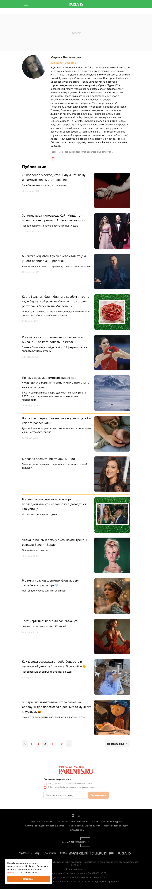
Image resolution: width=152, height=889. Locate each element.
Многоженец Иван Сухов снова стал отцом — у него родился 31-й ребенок (56, 258)
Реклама (48, 821)
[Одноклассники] (79, 815)
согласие (56, 783)
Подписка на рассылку (57, 779)
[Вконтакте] (73, 815)
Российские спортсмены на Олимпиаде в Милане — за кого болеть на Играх (52, 339)
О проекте (35, 821)
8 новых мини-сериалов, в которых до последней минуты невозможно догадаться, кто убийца (54, 504)
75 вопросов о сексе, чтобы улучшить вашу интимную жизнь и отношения (54, 177)
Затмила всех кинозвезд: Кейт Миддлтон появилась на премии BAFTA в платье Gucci (54, 218)
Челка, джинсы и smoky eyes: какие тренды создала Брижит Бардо (54, 542)
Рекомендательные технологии (84, 825)
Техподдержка (76, 830)
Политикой (54, 787)
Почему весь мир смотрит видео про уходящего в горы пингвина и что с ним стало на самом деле (55, 382)
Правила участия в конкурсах (106, 821)
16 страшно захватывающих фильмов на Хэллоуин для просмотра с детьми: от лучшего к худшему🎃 (56, 706)
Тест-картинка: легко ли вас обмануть (50, 621)
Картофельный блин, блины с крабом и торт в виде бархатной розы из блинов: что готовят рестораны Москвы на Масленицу (56, 301)
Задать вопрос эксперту (115, 825)
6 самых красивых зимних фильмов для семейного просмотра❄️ (51, 583)
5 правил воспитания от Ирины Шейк (49, 459)
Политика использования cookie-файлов (44, 825)
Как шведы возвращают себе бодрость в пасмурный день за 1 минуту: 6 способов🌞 (54, 664)
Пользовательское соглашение (72, 821)
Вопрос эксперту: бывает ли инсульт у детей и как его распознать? (56, 421)
